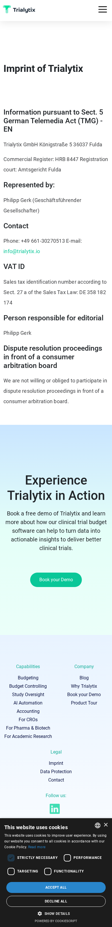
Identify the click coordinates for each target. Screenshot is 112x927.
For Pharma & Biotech (28, 728)
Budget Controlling (28, 686)
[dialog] (56, 872)
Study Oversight (28, 694)
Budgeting (28, 678)
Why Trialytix (84, 686)
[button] (56, 913)
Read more (37, 847)
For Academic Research (28, 736)
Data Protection (56, 771)
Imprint (56, 763)
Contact (56, 780)
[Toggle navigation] (102, 9)
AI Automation (28, 703)
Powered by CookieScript (56, 921)
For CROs (28, 719)
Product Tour (84, 703)
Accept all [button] (56, 887)
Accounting (28, 711)
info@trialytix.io (21, 251)
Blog (84, 678)
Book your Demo (56, 579)
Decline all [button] (56, 901)
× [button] (105, 825)
